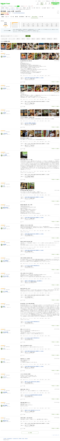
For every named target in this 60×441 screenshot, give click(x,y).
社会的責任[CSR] (15, 438)
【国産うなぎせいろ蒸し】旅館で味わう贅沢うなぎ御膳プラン (32, 381)
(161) (21, 16)
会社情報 (4, 438)
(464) (34, 16)
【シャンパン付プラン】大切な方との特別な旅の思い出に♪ (31, 265)
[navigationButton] (58, 46)
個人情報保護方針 (9, 438)
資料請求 (26, 438)
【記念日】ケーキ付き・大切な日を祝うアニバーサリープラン (32, 410)
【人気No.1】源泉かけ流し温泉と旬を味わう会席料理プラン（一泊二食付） (34, 77)
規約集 (23, 438)
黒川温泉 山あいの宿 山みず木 (11, 11)
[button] (3, 46)
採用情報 (20, 438)
